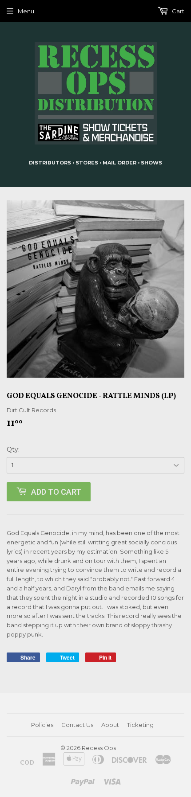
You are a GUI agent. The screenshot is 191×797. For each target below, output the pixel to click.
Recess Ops (99, 747)
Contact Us (77, 724)
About (110, 724)
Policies (42, 724)
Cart (177, 11)
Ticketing (140, 724)
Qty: (13, 449)
